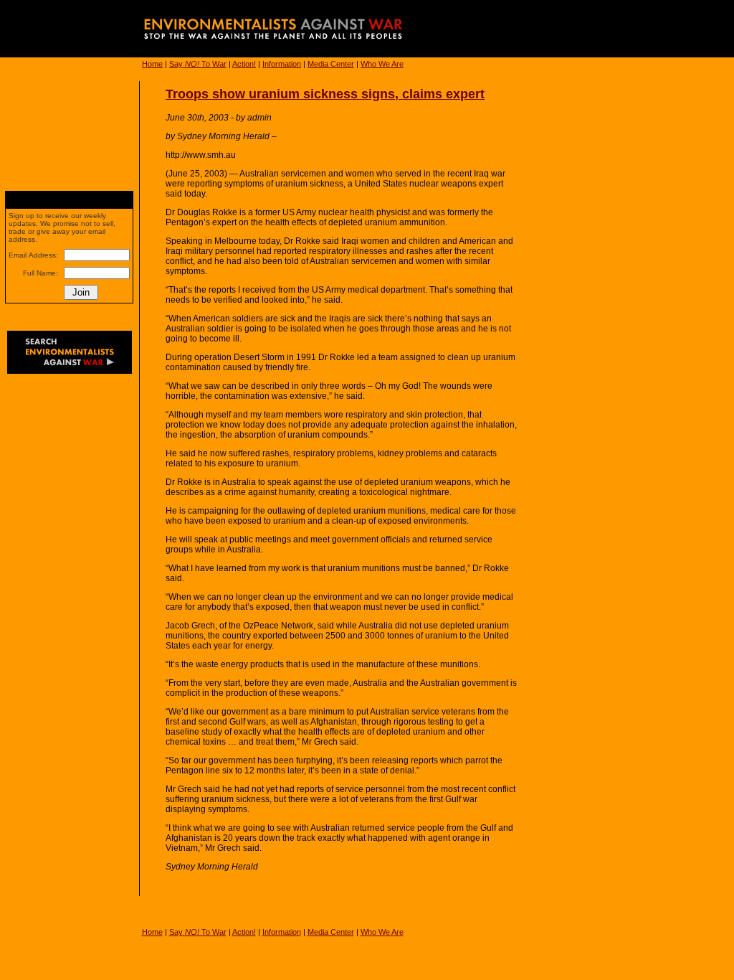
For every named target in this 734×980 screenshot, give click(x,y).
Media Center (331, 64)
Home (152, 64)
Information (281, 64)
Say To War (198, 64)
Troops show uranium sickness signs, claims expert (325, 94)
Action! (244, 64)
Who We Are (382, 64)
